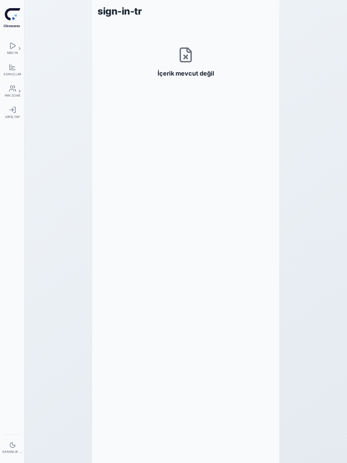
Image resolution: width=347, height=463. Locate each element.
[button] (19, 48)
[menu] (12, 48)
